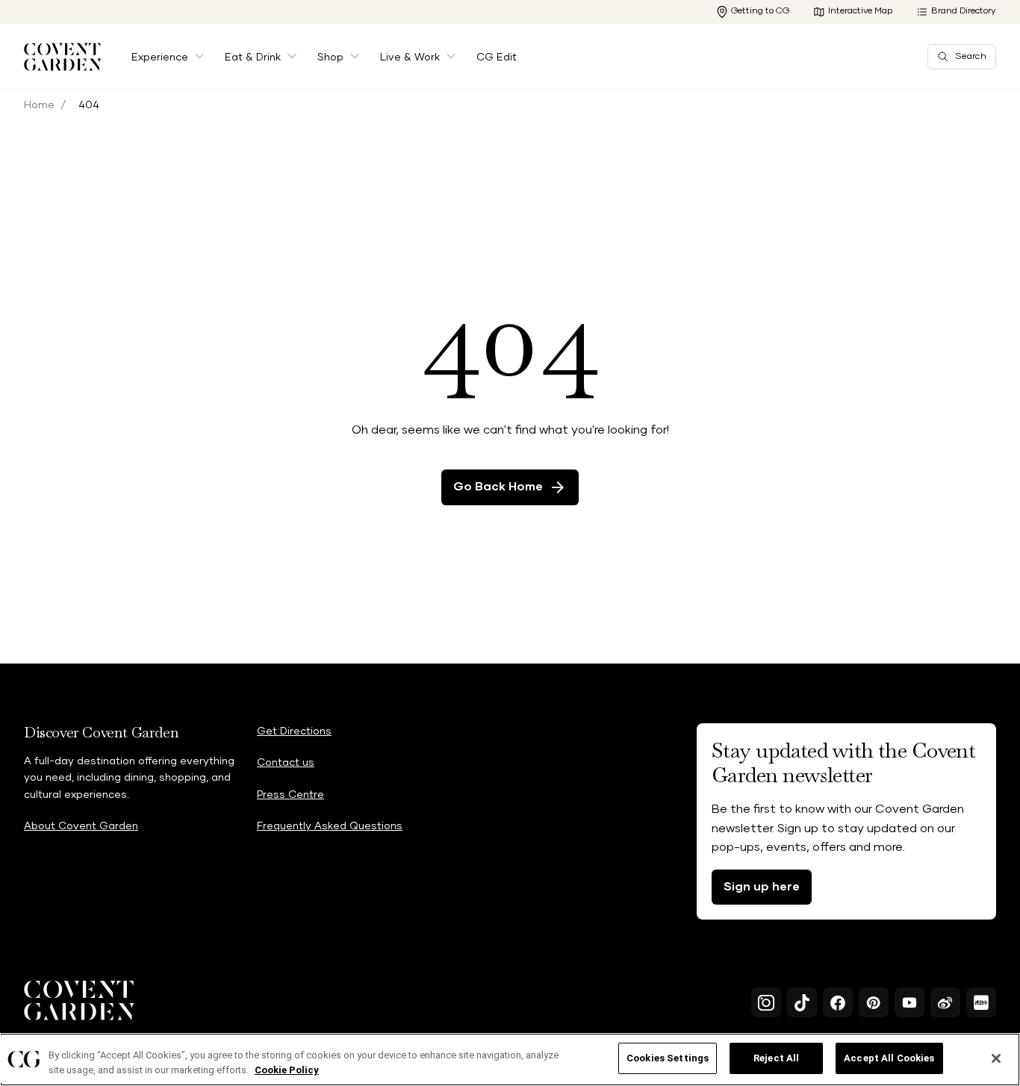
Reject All (776, 1058)
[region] (510, 1059)
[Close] (996, 1058)
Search (970, 56)
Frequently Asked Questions (329, 826)
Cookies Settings (667, 1058)
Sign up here (762, 887)
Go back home (498, 487)
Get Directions (294, 731)
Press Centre (290, 795)
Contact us (285, 763)
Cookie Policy (287, 1070)
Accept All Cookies (889, 1058)
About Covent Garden (81, 826)
